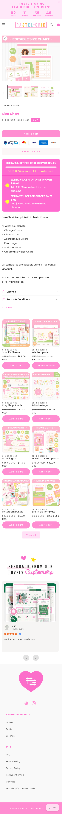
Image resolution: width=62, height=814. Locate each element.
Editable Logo (40, 405)
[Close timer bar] (59, 2)
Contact (10, 781)
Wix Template (40, 352)
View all (31, 535)
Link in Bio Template (43, 511)
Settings (10, 735)
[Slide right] (58, 92)
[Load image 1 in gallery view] (14, 92)
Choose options (46, 365)
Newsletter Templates (45, 458)
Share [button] (9, 307)
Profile (9, 729)
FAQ (8, 754)
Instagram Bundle (12, 511)
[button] (3, 24)
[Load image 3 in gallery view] (47, 92)
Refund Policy (13, 761)
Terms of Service (15, 774)
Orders (9, 722)
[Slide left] (3, 92)
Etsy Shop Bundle (12, 405)
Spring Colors (11, 105)
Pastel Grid (19, 808)
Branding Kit (9, 458)
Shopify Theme (11, 352)
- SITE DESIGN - (30, 808)
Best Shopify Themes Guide (20, 788)
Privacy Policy (13, 768)
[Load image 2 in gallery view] (31, 92)
